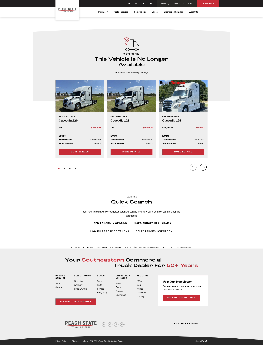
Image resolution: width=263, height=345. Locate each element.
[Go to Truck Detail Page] (79, 119)
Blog (139, 285)
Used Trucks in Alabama (153, 223)
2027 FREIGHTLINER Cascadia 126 (177, 247)
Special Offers (80, 289)
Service (58, 287)
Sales (99, 281)
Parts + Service (121, 12)
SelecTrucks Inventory (154, 231)
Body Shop (102, 292)
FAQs (139, 281)
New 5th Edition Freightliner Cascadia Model (142, 247)
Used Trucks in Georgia (110, 223)
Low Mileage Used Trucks (109, 231)
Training (140, 296)
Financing (78, 281)
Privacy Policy (61, 341)
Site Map (75, 341)
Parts (57, 283)
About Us (193, 12)
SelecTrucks (140, 12)
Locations (209, 3)
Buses (155, 12)
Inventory (103, 12)
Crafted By (199, 341)
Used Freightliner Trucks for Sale (109, 247)
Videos (140, 289)
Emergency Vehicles (173, 12)
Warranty (78, 285)
